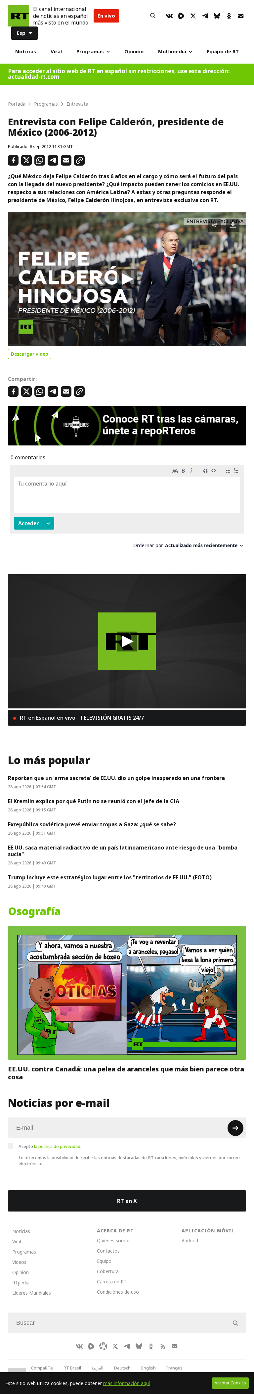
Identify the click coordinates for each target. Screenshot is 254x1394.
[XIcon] (193, 16)
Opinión (134, 51)
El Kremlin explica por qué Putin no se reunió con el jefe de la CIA (93, 801)
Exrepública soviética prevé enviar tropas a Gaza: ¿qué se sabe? (92, 824)
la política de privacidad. (57, 1146)
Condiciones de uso (118, 1291)
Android (190, 1240)
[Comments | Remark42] (127, 508)
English (148, 1368)
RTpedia (20, 1282)
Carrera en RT (112, 1281)
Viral (56, 51)
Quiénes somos (114, 1240)
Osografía (34, 911)
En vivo (106, 16)
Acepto (50, 1146)
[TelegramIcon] (205, 16)
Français (174, 1368)
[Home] (18, 15)
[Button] (153, 16)
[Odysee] (103, 1346)
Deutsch (122, 1368)
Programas (90, 51)
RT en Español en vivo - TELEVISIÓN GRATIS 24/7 (81, 718)
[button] (127, 279)
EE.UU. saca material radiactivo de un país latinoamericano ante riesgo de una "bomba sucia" (122, 851)
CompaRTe (42, 1368)
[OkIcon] (229, 16)
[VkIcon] (169, 16)
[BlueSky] (217, 16)
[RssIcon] (162, 1346)
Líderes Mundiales (31, 1292)
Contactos (108, 1250)
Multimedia (172, 51)
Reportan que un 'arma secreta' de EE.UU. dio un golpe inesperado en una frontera (116, 778)
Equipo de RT (223, 51)
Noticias (25, 51)
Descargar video (29, 353)
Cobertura (108, 1271)
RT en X (127, 1201)
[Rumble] (181, 16)
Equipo (104, 1261)
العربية (98, 1368)
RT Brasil (72, 1368)
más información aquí (126, 1383)
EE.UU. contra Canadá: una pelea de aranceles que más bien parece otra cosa (126, 1073)
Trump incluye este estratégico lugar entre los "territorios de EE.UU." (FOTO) (110, 877)
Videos (19, 1262)
